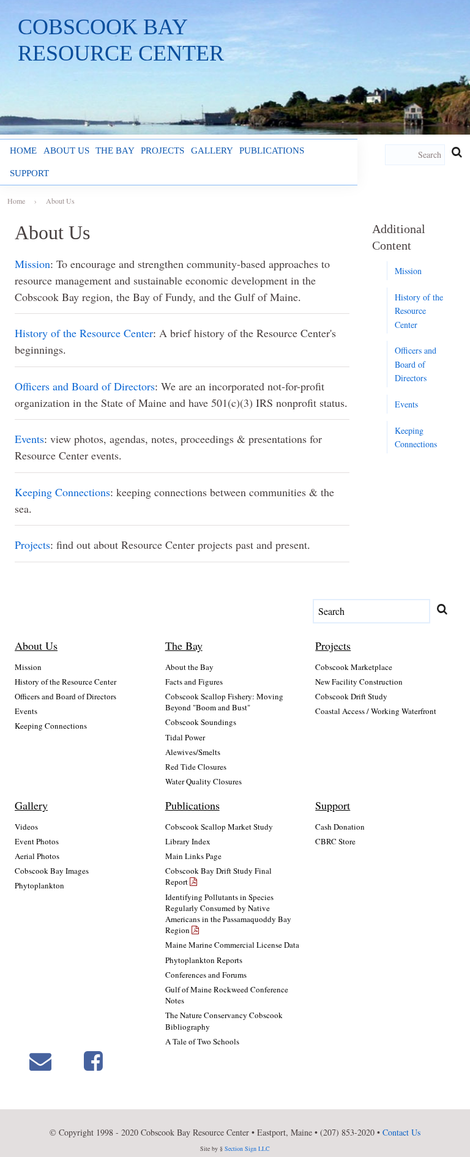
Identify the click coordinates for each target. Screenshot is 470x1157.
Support (29, 173)
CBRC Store (335, 841)
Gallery (212, 150)
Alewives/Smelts (192, 751)
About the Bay (189, 666)
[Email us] (40, 1061)
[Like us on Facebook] (93, 1061)
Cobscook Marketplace (353, 666)
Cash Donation (340, 826)
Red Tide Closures (195, 766)
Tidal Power (185, 737)
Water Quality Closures (203, 781)
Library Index (188, 841)
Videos (26, 826)
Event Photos (37, 841)
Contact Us (401, 1132)
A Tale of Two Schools (202, 1041)
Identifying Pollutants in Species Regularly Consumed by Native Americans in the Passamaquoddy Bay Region (228, 913)
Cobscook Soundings (200, 721)
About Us (66, 150)
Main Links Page (193, 855)
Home (23, 150)
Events (29, 438)
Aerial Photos (37, 855)
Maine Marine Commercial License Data (232, 944)
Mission (32, 263)
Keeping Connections (62, 492)
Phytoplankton (39, 885)
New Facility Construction (359, 681)
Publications (271, 150)
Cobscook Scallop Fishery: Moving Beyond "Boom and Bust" (224, 702)
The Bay (115, 150)
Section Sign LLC (247, 1148)
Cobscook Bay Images (52, 870)
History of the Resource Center (84, 333)
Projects (162, 150)
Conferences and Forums (206, 974)
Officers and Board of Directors (85, 386)
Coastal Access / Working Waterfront (375, 710)
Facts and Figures (194, 681)
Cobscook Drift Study (351, 696)
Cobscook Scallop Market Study (219, 826)
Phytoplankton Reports (203, 959)
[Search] (456, 152)
